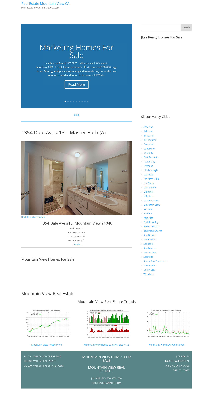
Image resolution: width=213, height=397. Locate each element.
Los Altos (148, 174)
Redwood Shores (152, 230)
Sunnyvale (149, 265)
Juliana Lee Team (56, 63)
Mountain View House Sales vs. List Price (106, 344)
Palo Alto (148, 217)
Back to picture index (33, 217)
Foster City (149, 161)
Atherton (148, 127)
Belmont (148, 131)
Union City (149, 269)
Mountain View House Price (46, 344)
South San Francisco (154, 261)
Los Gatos (148, 183)
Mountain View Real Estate (48, 293)
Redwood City (151, 226)
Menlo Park (149, 187)
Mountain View (151, 204)
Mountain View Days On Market (166, 344)
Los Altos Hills (151, 178)
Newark (147, 209)
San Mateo (149, 248)
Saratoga (148, 256)
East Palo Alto (150, 157)
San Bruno (149, 235)
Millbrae (148, 191)
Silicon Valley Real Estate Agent (44, 365)
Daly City (148, 152)
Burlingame (149, 139)
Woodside (148, 274)
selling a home (86, 63)
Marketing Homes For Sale (76, 51)
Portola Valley (150, 222)
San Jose (148, 243)
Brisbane (148, 135)
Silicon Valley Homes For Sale (42, 356)
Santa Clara (149, 252)
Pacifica (147, 213)
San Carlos (149, 239)
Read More (76, 84)
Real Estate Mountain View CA (45, 3)
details (76, 244)
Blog (76, 114)
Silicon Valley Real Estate (40, 361)
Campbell (148, 144)
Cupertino (149, 148)
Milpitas (147, 196)
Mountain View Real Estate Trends (107, 301)
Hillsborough (150, 170)
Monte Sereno (151, 200)
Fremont (148, 165)
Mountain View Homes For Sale (47, 259)
